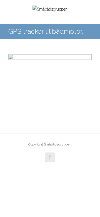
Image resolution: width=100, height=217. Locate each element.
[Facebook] (50, 157)
